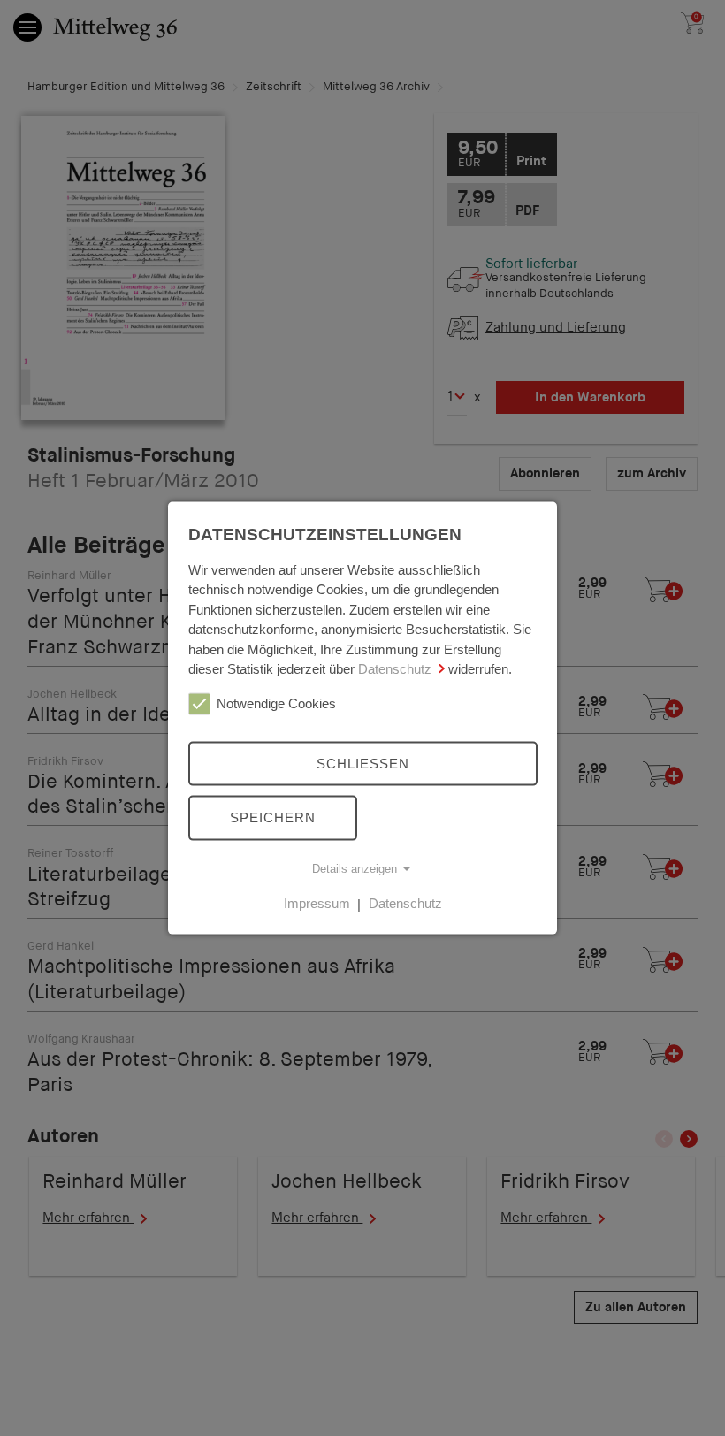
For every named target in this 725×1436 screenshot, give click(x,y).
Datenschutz (394, 668)
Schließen (363, 762)
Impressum (317, 903)
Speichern (273, 817)
